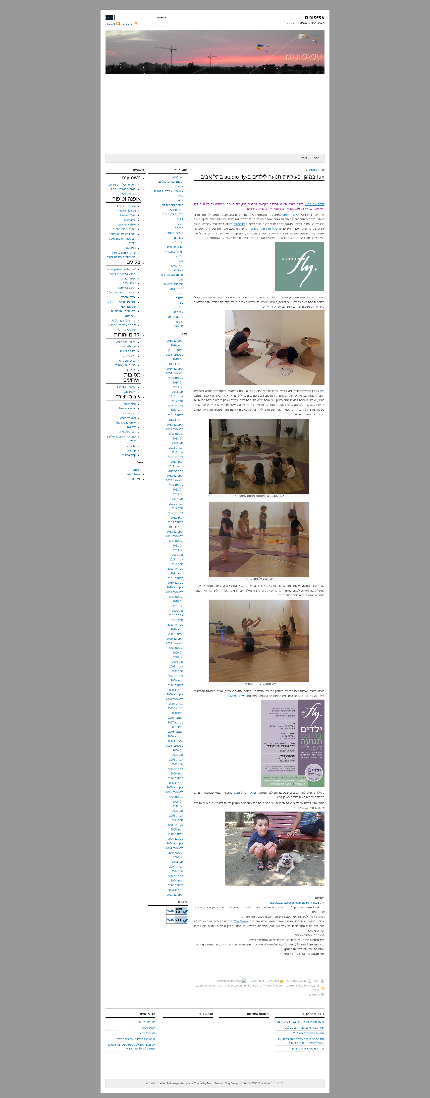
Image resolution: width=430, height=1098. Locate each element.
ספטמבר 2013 (174, 429)
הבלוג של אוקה (127, 287)
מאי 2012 (177, 498)
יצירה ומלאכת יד (173, 251)
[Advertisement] (215, 114)
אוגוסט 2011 (175, 540)
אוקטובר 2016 (175, 340)
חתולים (179, 228)
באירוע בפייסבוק (236, 695)
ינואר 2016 (177, 345)
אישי (180, 195)
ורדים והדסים (128, 297)
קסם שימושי (129, 455)
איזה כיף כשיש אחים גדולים (308, 1048)
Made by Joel (127, 417)
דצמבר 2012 (175, 466)
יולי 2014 (178, 382)
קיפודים (131, 450)
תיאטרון (178, 326)
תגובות (110, 23)
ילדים (263, 985)
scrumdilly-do (127, 346)
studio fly (239, 223)
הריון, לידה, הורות (172, 214)
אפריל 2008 (176, 703)
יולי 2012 (178, 489)
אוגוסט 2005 (175, 796)
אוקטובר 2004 (175, 843)
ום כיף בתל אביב (245, 792)
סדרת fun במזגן (314, 204)
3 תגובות (314, 994)
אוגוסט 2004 (175, 852)
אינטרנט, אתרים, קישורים (168, 191)
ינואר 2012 (177, 517)
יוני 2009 (178, 657)
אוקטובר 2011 (175, 531)
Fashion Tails (128, 215)
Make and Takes (125, 341)
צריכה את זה (175, 316)
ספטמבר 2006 (174, 745)
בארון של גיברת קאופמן (122, 233)
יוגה (269, 985)
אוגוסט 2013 (175, 433)
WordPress (134, 474)
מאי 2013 (177, 442)
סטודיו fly (252, 985)
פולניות (179, 307)
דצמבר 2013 (175, 415)
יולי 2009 (178, 652)
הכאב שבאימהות (125, 365)
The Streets (241, 921)
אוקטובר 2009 (175, 638)
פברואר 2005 (175, 824)
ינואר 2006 (177, 773)
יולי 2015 (178, 359)
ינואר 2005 (177, 829)
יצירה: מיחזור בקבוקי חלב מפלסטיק (303, 1027)
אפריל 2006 (176, 759)
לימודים (178, 270)
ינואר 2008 (177, 713)
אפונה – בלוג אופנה (124, 229)
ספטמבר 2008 (174, 699)
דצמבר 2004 (175, 833)
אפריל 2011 (176, 559)
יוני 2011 (178, 550)
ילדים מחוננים (175, 246)
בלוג (180, 200)
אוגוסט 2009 (175, 647)
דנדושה (131, 427)
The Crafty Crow (125, 422)
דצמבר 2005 (175, 778)
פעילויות (229, 985)
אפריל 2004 (176, 866)
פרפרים (131, 445)
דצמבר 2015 (175, 349)
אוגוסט (291, 985)
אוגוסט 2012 (175, 485)
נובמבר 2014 (175, 363)
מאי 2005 (177, 810)
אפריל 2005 (176, 815)
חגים (180, 223)
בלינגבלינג (129, 355)
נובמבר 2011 (175, 526)
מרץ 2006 (177, 764)
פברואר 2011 (175, 568)
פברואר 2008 (175, 708)
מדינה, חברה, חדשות (171, 274)
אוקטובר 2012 (175, 475)
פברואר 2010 (175, 624)
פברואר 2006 (175, 769)
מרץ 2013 (177, 452)
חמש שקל (130, 247)
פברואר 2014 (175, 405)
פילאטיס (241, 985)
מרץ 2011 (177, 564)
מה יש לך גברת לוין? (123, 320)
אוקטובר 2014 (175, 368)
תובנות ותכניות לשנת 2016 (308, 1033)
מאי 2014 (177, 391)
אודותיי (305, 158)
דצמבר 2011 (175, 522)
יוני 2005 (178, 806)
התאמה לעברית (155, 1083)
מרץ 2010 (177, 619)
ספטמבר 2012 (174, 480)
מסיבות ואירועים (173, 284)
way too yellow (127, 224)
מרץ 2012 (177, 508)
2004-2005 (148, 1027)
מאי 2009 (177, 661)
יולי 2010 (178, 601)
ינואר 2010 (177, 629)
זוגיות (180, 219)
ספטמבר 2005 (174, 792)
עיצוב (180, 302)
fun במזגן (273, 980)
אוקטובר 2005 (175, 787)
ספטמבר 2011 (174, 536)
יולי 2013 (178, 438)
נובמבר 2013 (175, 419)
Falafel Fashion (126, 206)
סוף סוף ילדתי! (146, 1021)
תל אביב (202, 985)
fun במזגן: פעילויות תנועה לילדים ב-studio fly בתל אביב (262, 177)
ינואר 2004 (177, 880)
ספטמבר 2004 (174, 848)
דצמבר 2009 (175, 633)
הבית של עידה (127, 431)
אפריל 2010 (176, 615)
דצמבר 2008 (175, 685)
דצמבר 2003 (175, 885)
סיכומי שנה (176, 288)
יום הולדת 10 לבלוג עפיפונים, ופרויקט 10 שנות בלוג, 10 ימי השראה (131, 1046)
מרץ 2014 (177, 401)
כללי (180, 260)
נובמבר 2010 (175, 582)
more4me (130, 220)
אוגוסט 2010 (175, 596)
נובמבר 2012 (175, 471)
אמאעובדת (129, 283)
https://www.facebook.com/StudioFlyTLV (293, 902)
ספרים (179, 293)
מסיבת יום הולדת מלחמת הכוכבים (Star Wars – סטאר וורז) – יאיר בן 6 (300, 1041)
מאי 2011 (177, 554)
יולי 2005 (178, 801)
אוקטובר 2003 (175, 894)
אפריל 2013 (176, 447)
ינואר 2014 (177, 410)
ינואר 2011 (177, 573)
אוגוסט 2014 (175, 378)
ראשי (316, 158)
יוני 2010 (178, 605)
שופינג (179, 321)
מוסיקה (179, 279)
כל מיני (179, 256)
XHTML (136, 479)
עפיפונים (314, 17)
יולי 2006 (178, 750)
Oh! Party (130, 391)
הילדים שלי (176, 209)
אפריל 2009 (176, 666)
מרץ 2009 (177, 671)
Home (313, 169)
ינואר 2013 (177, 461)
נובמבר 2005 (175, 782)
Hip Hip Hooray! (126, 386)
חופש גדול (279, 985)
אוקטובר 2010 (175, 587)
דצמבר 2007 (175, 717)
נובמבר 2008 (175, 689)
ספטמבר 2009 (174, 643)
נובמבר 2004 (175, 838)
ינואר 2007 (177, 726)
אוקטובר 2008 (175, 694)
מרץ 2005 (177, 820)
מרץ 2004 (177, 871)
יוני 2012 (178, 494)
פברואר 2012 (175, 512)
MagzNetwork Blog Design (223, 1083)
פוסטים (127, 23)
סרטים (179, 298)
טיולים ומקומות (257, 980)
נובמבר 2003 (175, 889)
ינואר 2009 (177, 680)
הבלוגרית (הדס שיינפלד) (121, 292)
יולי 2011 (178, 545)
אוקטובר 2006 (175, 740)
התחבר (136, 469)
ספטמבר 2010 (174, 592)
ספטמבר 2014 (174, 373)
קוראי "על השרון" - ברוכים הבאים (135, 1039)
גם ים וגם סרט (127, 360)
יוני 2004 (178, 857)
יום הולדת (177, 242)
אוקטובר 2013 (175, 424)
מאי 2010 (177, 610)
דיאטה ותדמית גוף (172, 205)
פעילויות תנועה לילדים (264, 228)
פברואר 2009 (175, 675)
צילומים (178, 312)
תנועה (316, 990)
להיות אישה (176, 265)
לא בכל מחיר (147, 1033)
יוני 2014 (178, 387)
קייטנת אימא (290, 214)
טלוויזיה (178, 237)
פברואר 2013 (175, 456)
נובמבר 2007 (175, 722)
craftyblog (130, 403)
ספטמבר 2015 (174, 354)
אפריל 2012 (176, 503)
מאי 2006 (177, 754)
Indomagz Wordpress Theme (185, 1083)
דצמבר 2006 (175, 731)
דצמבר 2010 (175, 578)
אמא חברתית (128, 278)
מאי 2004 (177, 862)
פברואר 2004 (175, 876)
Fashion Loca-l (127, 210)
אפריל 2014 (176, 396)
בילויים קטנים (128, 351)
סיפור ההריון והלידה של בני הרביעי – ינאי (300, 1021)
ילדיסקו (131, 369)
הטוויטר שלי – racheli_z (122, 184)
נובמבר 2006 (175, 736)
